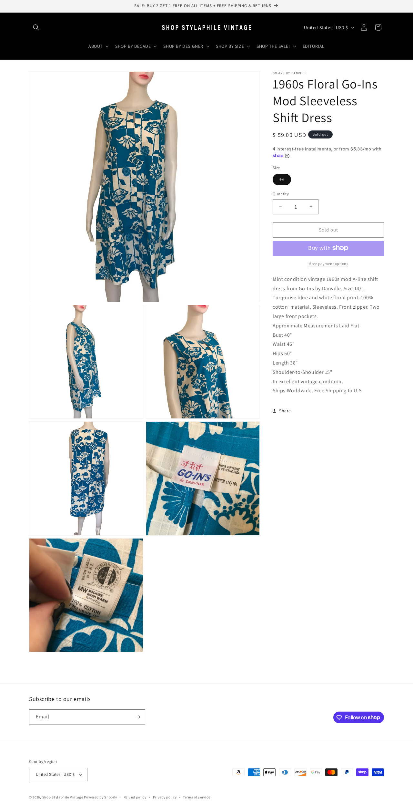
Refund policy (135, 797)
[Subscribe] (138, 717)
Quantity (281, 194)
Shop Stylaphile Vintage (62, 797)
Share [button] (285, 410)
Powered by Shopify (100, 797)
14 (285, 180)
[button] (36, 27)
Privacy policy (165, 797)
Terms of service (196, 797)
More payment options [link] (328, 263)
